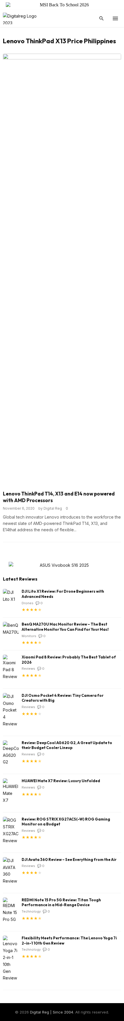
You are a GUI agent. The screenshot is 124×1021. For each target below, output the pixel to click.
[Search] (101, 18)
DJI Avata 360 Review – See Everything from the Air (69, 859)
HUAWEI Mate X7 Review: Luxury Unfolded (61, 780)
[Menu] (115, 18)
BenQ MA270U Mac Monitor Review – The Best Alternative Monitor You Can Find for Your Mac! (65, 627)
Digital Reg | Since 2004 (51, 1012)
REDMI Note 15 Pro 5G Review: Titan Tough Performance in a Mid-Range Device (61, 902)
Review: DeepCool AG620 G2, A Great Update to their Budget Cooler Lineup (67, 745)
